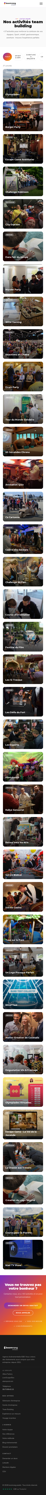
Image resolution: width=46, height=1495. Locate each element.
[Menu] (41, 3)
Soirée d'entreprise (9, 1405)
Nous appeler (23, 1313)
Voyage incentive (9, 1418)
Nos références (8, 1434)
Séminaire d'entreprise (11, 1401)
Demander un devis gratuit (23, 1305)
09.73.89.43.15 (8, 1389)
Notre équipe (7, 1429)
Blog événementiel (9, 1442)
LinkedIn (5, 1463)
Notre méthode (8, 1438)
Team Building (7, 1409)
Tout (7, 57)
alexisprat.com (7, 1381)
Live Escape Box (8, 1378)
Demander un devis (10, 1458)
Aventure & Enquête (31, 57)
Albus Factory (7, 1374)
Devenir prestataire (10, 1447)
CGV (4, 1471)
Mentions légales (9, 1467)
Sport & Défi (18, 57)
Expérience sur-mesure (11, 1414)
